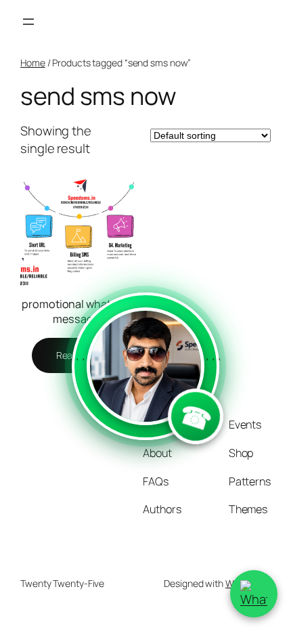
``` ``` (145, 397)
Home (32, 62)
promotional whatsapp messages (79, 312)
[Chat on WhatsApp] (253, 593)
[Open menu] (28, 22)
